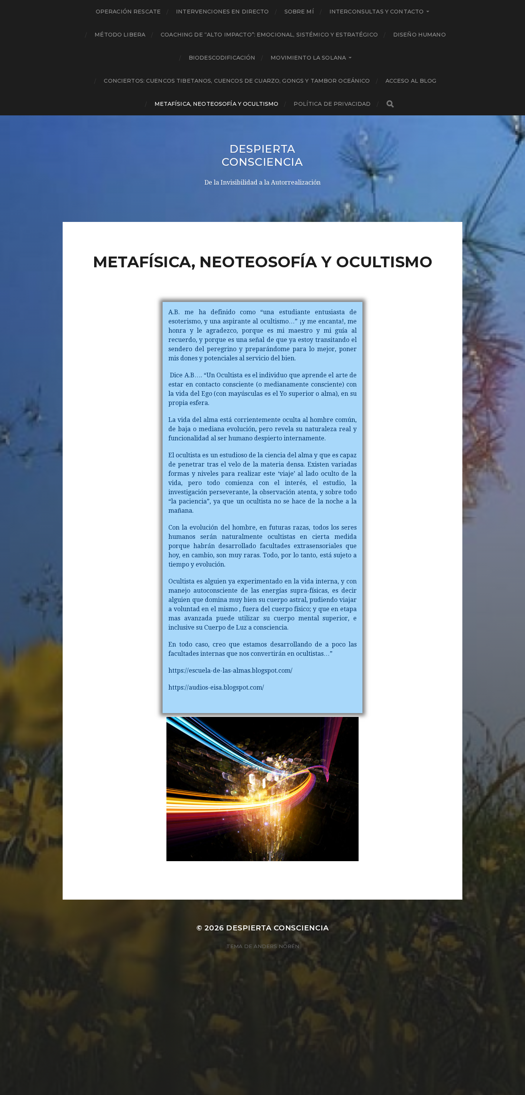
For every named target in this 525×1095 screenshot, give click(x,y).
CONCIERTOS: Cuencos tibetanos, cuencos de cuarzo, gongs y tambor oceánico (237, 80)
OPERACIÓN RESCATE (128, 11)
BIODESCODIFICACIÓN (222, 57)
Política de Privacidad (332, 103)
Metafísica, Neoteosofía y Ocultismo (217, 103)
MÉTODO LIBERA (120, 34)
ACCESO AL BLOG (411, 80)
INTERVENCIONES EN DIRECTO (222, 11)
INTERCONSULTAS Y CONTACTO (376, 11)
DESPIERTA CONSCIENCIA (262, 155)
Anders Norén (276, 946)
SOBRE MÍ (299, 11)
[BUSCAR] (390, 104)
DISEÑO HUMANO (419, 34)
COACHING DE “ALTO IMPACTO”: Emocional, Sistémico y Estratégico (269, 34)
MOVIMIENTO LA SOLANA (308, 57)
